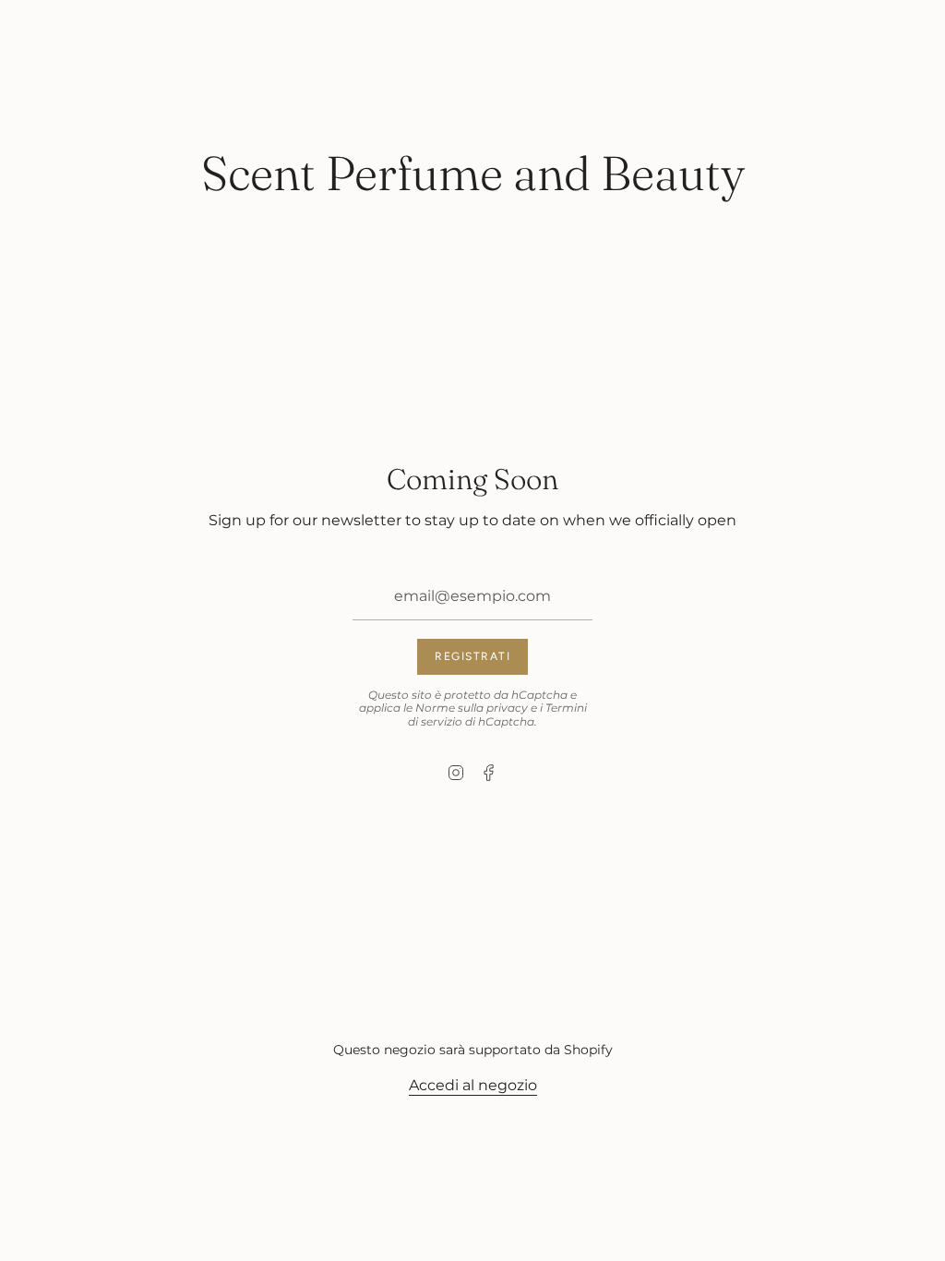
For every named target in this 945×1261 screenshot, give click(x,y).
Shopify (588, 1049)
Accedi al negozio (473, 1085)
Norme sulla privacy (471, 708)
